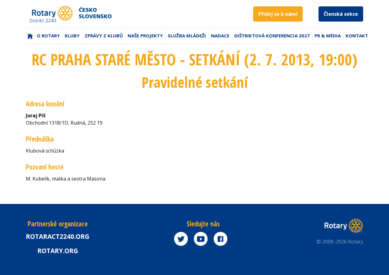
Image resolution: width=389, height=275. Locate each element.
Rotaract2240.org (57, 236)
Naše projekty (145, 36)
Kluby (72, 36)
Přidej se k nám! (278, 14)
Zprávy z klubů (103, 36)
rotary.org (57, 250)
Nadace (220, 36)
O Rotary (48, 36)
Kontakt (357, 36)
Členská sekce (341, 14)
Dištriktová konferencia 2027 (272, 36)
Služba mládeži (187, 36)
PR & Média (328, 36)
